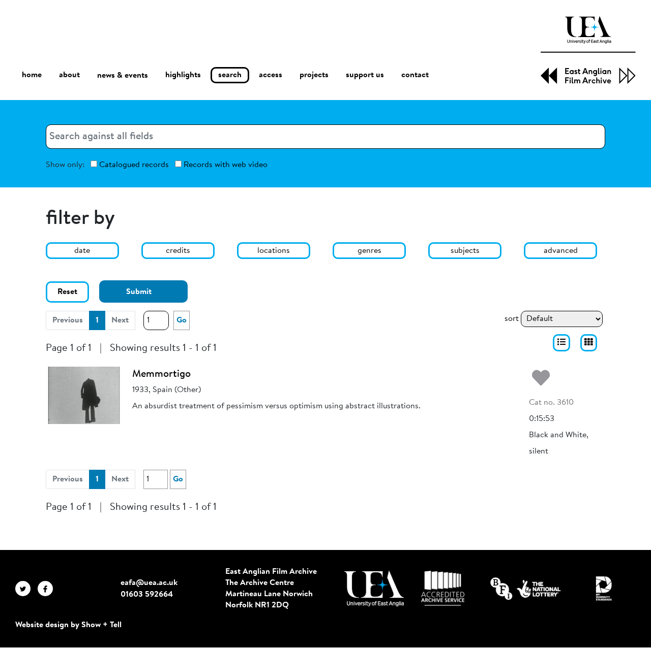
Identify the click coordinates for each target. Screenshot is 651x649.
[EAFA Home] (588, 50)
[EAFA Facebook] (48, 589)
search (230, 75)
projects (314, 75)
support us (365, 75)
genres (369, 251)
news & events (122, 76)
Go (181, 320)
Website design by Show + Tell (68, 625)
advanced (561, 251)
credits (178, 251)
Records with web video (225, 165)
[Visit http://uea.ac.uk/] (374, 588)
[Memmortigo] (84, 395)
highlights (183, 75)
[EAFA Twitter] (26, 589)
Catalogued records (133, 165)
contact (415, 75)
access (270, 75)
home (32, 75)
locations (273, 251)
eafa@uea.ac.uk (149, 583)
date (82, 251)
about (69, 75)
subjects (465, 251)
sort (512, 319)
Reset (67, 292)
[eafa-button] (561, 342)
